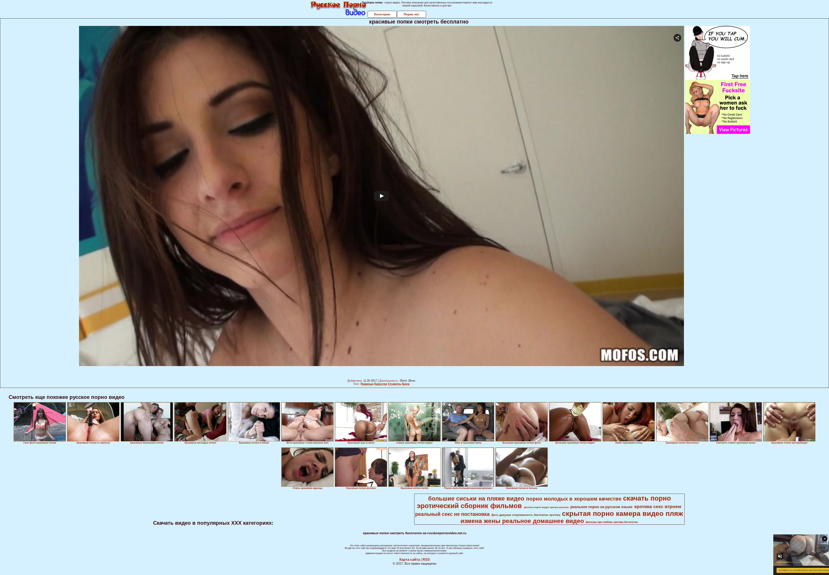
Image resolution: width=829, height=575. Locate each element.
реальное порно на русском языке (601, 507)
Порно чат (411, 14)
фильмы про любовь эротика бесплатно (612, 522)
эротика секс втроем (657, 506)
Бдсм (406, 383)
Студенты (394, 383)
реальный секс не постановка (452, 514)
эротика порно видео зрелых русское (546, 507)
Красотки (380, 383)
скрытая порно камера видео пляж (622, 513)
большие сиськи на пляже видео (476, 498)
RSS (426, 559)
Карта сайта (409, 559)
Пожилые (367, 383)
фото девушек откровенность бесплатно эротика (525, 515)
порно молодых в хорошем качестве (573, 499)
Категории (382, 14)
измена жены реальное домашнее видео (522, 521)
